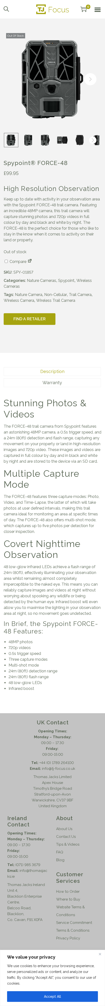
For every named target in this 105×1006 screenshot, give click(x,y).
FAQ (59, 852)
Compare (17, 261)
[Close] (100, 954)
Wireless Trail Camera (55, 300)
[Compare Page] (29, 261)
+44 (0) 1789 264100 (56, 763)
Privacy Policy (68, 938)
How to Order (68, 891)
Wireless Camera (19, 300)
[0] (83, 9)
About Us (64, 829)
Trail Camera (80, 294)
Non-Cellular (55, 294)
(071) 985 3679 (27, 865)
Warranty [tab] (52, 382)
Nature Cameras (41, 280)
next (90, 79)
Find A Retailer (29, 319)
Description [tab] (52, 371)
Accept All (52, 996)
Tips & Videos (67, 844)
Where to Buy (68, 899)
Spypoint (66, 280)
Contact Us (66, 836)
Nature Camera (28, 294)
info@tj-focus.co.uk (58, 768)
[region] (52, 978)
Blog (60, 860)
